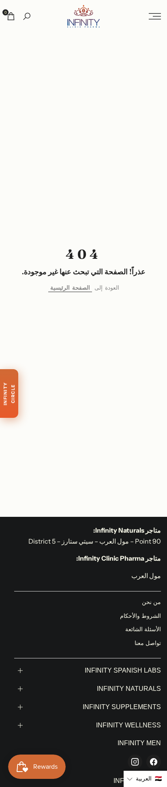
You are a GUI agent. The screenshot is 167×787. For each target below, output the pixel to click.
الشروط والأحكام (140, 616)
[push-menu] (155, 16)
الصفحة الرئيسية (70, 287)
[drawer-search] (26, 16)
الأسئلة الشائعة (143, 629)
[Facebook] (153, 762)
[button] (145, 779)
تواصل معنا (148, 643)
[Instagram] (135, 762)
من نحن (151, 602)
